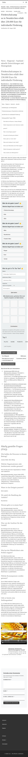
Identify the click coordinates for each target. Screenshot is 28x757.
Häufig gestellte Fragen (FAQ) (9, 118)
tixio (9, 753)
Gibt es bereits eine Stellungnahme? (10, 152)
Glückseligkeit (4, 744)
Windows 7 (4, 740)
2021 (5, 218)
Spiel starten (14, 292)
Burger (5, 250)
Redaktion (4, 728)
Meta (5, 230)
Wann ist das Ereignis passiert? (9, 131)
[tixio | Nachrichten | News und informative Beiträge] (4, 2)
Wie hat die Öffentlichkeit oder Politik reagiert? (12, 145)
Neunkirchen (7, 234)
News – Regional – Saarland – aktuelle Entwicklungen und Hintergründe (10, 105)
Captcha (5, 283)
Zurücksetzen (14, 326)
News (8, 6)
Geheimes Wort (7, 277)
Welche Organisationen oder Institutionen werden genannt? (13, 126)
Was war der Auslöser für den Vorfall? (11, 142)
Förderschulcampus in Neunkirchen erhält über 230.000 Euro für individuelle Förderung (12, 112)
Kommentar (7, 679)
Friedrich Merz (7, 238)
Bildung (23, 99)
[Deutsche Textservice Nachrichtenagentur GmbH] (5, 650)
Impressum (4, 720)
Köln (5, 214)
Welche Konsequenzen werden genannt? (11, 149)
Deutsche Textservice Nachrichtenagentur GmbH (16, 649)
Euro (7, 186)
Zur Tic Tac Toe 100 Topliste (9, 352)
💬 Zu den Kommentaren (8, 364)
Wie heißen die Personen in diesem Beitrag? (12, 121)
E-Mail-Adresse (8, 696)
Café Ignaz (4, 735)
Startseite (3, 6)
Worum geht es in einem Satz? (9, 138)
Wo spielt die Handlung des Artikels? (10, 135)
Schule (22, 92)
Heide (7, 87)
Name (4, 271)
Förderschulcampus (9, 210)
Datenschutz (4, 724)
